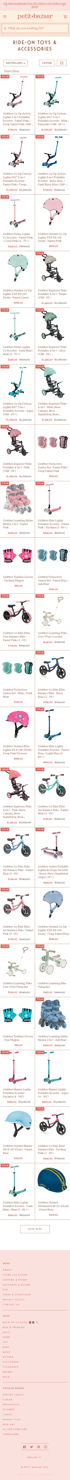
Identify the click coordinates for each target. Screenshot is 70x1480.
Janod (7, 1415)
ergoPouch (11, 1405)
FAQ (5, 1290)
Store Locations (15, 1275)
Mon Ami (9, 1425)
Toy (5, 1342)
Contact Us (11, 1305)
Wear (7, 1352)
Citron (8, 1400)
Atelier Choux (13, 1395)
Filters (47, 63)
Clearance (11, 1367)
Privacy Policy (14, 1300)
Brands (8, 1372)
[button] (62, 63)
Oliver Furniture (15, 1429)
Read (6, 1377)
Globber (9, 1410)
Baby (6, 1347)
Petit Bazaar (33, 1467)
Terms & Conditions (17, 1295)
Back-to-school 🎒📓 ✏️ (21, 1323)
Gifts (6, 1332)
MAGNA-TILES (12, 1420)
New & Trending (14, 1327)
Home (6, 1337)
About (7, 1270)
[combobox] (38, 28)
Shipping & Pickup (15, 1280)
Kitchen (8, 1357)
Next (61, 5)
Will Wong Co (42, 1475)
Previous (8, 5)
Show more (35, 1229)
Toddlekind (11, 1434)
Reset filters (11, 71)
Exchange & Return (17, 1285)
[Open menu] (8, 16)
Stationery (11, 1362)
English (32, 1457)
